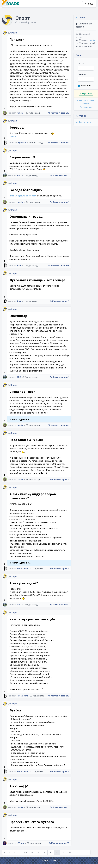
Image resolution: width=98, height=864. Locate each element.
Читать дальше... (21, 419)
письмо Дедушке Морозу (22, 195)
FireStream (22, 568)
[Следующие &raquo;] (88, 852)
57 (82, 852)
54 (63, 852)
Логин (81, 63)
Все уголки (85, 122)
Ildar (19, 265)
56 (76, 852)
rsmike (20, 113)
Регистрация (86, 107)
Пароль (81, 74)
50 (38, 852)
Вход (90, 3)
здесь (12, 136)
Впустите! (87, 93)
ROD (19, 175)
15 (60, 843)
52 (51, 852)
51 (44, 852)
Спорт (13, 32)
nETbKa (20, 843)
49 (32, 852)
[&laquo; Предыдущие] (4, 852)
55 (70, 852)
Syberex (22, 142)
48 (25, 852)
